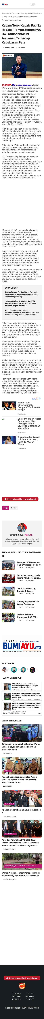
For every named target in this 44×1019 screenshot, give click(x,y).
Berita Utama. (10, 834)
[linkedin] (23, 515)
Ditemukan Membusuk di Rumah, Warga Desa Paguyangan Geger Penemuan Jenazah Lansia (21, 747)
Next (39, 713)
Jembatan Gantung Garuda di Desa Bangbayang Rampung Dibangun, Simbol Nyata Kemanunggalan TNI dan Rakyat (28, 589)
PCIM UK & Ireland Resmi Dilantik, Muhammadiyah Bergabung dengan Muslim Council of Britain (25, 685)
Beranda (5, 13)
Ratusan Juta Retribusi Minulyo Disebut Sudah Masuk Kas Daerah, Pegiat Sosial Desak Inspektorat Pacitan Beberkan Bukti (26, 706)
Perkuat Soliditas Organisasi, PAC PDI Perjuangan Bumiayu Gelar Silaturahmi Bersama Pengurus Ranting (20, 303)
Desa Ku (8, 771)
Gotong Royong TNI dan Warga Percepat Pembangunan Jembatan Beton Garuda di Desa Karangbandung (21, 294)
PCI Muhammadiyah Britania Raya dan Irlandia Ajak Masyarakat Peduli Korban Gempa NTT (26, 695)
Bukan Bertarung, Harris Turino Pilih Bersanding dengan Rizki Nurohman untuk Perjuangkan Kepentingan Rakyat (28, 576)
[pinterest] (18, 515)
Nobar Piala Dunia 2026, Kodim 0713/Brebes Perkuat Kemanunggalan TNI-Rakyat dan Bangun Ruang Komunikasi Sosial (22, 312)
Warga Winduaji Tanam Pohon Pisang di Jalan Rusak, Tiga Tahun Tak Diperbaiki (21, 874)
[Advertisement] (22, 204)
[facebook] (4, 515)
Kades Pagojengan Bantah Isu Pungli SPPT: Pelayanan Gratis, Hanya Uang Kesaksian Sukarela (19, 780)
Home (23, 713)
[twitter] (8, 515)
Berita (12, 13)
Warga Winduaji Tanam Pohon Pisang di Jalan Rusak (20, 866)
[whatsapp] (13, 515)
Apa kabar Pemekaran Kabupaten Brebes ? (21, 811)
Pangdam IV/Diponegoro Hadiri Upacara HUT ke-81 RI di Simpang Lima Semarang (29, 563)
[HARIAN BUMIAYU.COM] (5, 5)
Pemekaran (9, 804)
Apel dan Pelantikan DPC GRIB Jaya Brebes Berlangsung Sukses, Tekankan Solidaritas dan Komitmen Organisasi (20, 843)
